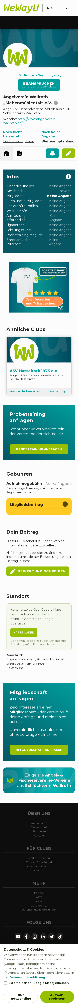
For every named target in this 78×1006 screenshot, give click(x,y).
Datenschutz (39, 905)
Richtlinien (39, 831)
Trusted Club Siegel (39, 862)
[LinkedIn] (43, 936)
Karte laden (24, 632)
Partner (39, 892)
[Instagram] (34, 936)
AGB (39, 897)
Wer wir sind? (39, 823)
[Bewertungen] (19, 153)
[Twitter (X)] (51, 936)
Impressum (39, 901)
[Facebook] (26, 936)
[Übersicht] (6, 153)
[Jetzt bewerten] (68, 153)
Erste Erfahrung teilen (18, 141)
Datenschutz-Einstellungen (39, 909)
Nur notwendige (21, 996)
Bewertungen (57, 391)
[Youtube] (18, 936)
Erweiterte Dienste (39, 866)
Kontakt (39, 835)
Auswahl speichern (57, 996)
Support (39, 870)
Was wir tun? (39, 827)
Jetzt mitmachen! (39, 858)
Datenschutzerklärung (27, 977)
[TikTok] (60, 936)
